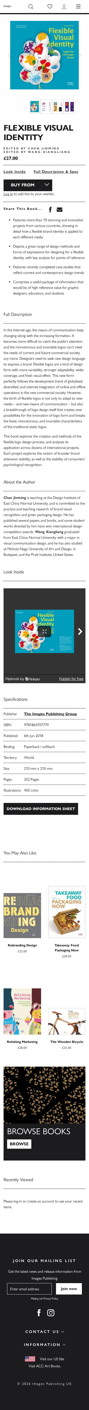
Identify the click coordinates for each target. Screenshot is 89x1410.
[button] (50, 6)
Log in (8, 194)
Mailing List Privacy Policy (44, 1298)
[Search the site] (31, 6)
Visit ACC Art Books (44, 1366)
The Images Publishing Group (50, 714)
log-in (18, 1201)
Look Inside (15, 171)
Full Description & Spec (56, 171)
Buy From (22, 185)
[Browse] (44, 1114)
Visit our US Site (52, 1359)
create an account (40, 1201)
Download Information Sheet (41, 808)
